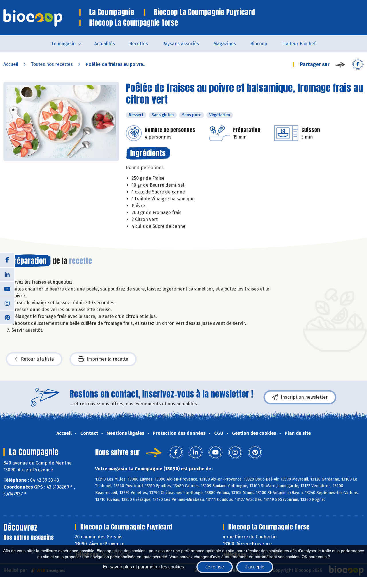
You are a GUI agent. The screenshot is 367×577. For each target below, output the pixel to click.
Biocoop (258, 43)
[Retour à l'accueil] (41, 18)
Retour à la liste (37, 359)
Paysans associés (180, 43)
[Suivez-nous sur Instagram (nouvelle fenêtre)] (7, 303)
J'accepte (254, 566)
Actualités (104, 43)
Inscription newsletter (304, 397)
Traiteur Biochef (299, 43)
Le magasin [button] (64, 43)
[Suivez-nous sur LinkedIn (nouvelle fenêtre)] (7, 274)
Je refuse (214, 566)
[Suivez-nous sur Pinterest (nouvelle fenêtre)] (7, 317)
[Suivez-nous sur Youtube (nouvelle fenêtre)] (7, 288)
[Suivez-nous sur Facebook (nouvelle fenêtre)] (7, 260)
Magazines (224, 43)
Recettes (138, 43)
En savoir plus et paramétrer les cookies (143, 566)
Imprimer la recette (107, 359)
